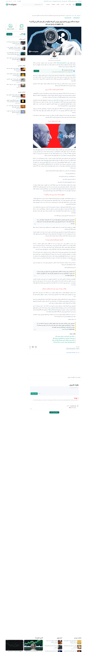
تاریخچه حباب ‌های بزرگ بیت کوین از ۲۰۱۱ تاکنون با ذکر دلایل (13, 111)
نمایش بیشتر (55, 412)
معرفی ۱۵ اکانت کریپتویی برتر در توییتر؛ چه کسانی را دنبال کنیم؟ (13, 48)
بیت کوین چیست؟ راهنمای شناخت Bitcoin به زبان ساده (13, 74)
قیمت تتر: (50, 1)
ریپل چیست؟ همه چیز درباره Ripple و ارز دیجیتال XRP (63, 338)
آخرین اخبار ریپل (65, 329)
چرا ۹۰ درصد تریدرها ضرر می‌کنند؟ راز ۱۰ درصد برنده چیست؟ (13, 42)
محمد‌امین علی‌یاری (54, 58)
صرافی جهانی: (65, 1)
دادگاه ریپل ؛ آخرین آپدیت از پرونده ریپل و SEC (64, 336)
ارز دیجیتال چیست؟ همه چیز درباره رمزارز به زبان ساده (13, 69)
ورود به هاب (9, 34)
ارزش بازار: (59, 1)
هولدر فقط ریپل (73, 406)
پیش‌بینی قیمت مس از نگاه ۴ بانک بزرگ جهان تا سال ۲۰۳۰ (13, 58)
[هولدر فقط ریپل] (77, 406)
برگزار (72, 160)
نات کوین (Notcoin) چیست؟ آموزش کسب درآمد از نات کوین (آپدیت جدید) (13, 101)
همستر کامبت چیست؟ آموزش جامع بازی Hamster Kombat (13, 95)
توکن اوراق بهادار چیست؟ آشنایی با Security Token (63, 342)
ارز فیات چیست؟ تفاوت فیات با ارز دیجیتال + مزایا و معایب (13, 106)
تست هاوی (48, 162)
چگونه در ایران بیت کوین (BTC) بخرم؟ (13, 85)
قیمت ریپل (56, 100)
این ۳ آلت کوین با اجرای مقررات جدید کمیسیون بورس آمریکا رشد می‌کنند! (13, 53)
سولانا (49, 310)
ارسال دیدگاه (34, 393)
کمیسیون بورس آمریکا (61, 63)
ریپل (68, 63)
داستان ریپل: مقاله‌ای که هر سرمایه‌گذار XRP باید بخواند (63, 340)
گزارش (73, 75)
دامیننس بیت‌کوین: (74, 1)
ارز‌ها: (80, 1)
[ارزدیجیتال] (11, 4)
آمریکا (78, 348)
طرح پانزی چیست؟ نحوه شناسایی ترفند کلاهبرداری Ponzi (13, 79)
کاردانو (53, 310)
